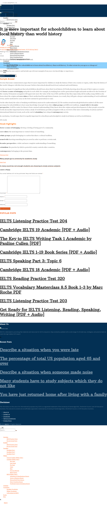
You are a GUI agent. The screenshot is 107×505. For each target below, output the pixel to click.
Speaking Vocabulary (12, 489)
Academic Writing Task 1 (13, 459)
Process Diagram (14, 46)
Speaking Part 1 (11, 25)
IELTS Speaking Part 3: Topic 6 (31, 260)
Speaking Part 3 (11, 454)
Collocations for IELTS (13, 68)
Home (2, 23)
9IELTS (11, 45)
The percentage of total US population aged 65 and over (50, 361)
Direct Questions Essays (16, 57)
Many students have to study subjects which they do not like (51, 383)
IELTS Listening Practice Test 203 (33, 300)
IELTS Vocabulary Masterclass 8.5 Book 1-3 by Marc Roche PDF (51, 290)
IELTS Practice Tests (12, 439)
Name (2, 196)
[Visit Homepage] (6, 9)
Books (5, 495)
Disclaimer (6, 416)
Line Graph (13, 38)
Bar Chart (12, 37)
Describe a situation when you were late (39, 349)
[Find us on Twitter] (0, 337)
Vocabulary (6, 63)
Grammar (6, 61)
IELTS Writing (8, 23)
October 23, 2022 (5, 47)
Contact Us (6, 414)
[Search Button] (16, 76)
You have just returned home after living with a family (53, 394)
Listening (5, 437)
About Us (6, 412)
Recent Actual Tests (12, 441)
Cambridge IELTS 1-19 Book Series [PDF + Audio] (48, 252)
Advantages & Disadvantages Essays (19, 51)
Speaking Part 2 (11, 452)
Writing (5, 456)
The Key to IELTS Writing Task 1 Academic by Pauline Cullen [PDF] (45, 241)
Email (2, 200)
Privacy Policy (7, 421)
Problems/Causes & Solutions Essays (20, 484)
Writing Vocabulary (12, 66)
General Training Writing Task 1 (15, 458)
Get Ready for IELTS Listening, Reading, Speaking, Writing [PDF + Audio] (50, 312)
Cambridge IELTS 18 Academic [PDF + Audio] (45, 269)
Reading (5, 443)
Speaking (5, 448)
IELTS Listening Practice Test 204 (33, 220)
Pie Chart (12, 465)
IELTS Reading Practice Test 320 (32, 278)
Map (11, 469)
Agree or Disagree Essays (17, 53)
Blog (4, 72)
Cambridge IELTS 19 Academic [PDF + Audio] (45, 229)
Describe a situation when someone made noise (46, 372)
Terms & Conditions (9, 418)
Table (11, 467)
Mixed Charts (13, 48)
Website (2, 204)
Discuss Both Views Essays (17, 55)
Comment (3, 193)
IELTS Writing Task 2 (32, 49)
